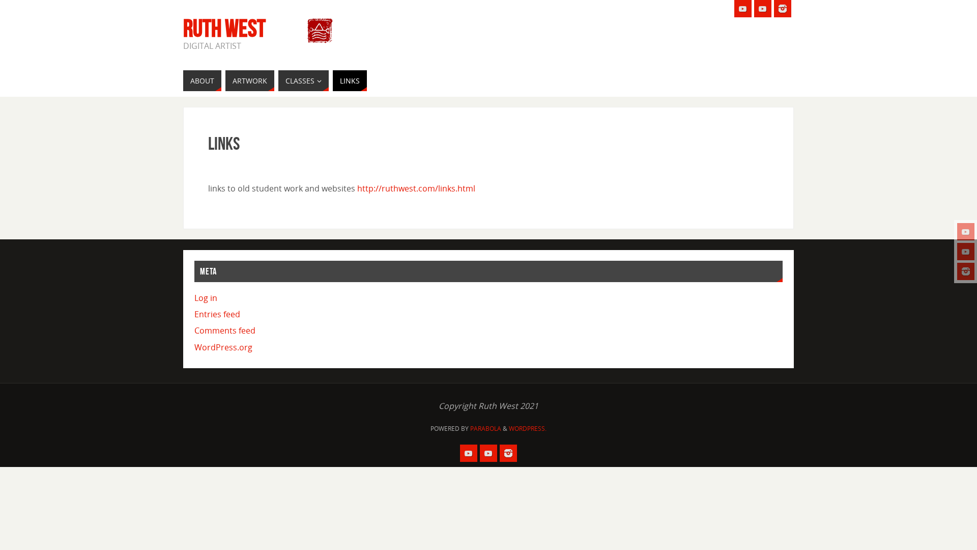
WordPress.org (223, 347)
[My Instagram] (965, 271)
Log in (205, 298)
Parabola (485, 428)
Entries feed (217, 314)
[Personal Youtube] (965, 251)
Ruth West (224, 28)
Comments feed (224, 330)
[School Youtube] (965, 231)
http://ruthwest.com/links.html (416, 188)
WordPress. (528, 428)
